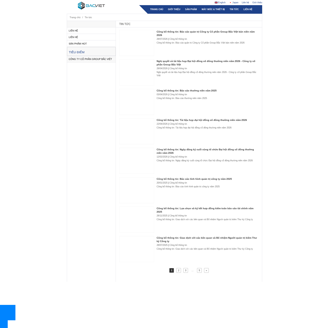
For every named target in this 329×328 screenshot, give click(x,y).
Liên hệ (245, 2)
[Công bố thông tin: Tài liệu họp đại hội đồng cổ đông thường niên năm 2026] (136, 131)
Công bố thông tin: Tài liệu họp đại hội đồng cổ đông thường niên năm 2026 (202, 120)
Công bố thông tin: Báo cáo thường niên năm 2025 (187, 90)
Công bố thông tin (178, 39)
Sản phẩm (191, 9)
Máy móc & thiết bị (213, 9)
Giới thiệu (257, 2)
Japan (235, 2)
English (222, 2)
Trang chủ (156, 9)
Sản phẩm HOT (78, 43)
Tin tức (234, 9)
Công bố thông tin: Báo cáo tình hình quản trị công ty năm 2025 (194, 179)
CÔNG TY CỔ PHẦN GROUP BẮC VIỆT (90, 59)
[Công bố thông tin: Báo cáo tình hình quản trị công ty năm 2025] (136, 190)
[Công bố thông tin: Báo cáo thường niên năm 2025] (136, 102)
